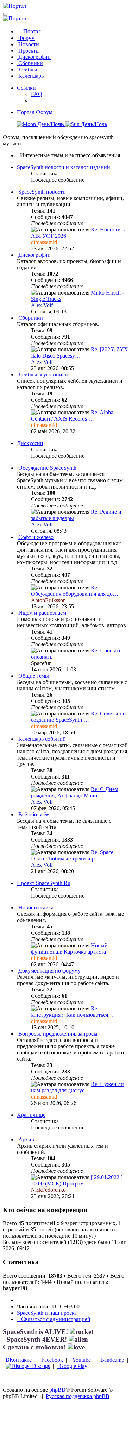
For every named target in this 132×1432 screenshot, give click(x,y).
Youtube (80, 1360)
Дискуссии (30, 443)
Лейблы (27, 69)
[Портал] (14, 6)
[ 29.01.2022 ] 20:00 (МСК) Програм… (76, 1180)
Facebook (50, 1360)
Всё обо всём (34, 814)
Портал (30, 31)
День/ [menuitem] (50, 124)
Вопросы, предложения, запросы (58, 1034)
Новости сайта (36, 908)
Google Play (72, 1366)
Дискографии (34, 57)
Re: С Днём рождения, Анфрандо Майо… (74, 792)
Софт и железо (36, 537)
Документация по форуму (49, 971)
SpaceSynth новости (42, 192)
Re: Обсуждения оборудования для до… (74, 590)
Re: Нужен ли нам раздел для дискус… (77, 1087)
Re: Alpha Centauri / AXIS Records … (72, 415)
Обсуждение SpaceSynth (47, 468)
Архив (26, 1139)
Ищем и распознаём (42, 613)
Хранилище (31, 1115)
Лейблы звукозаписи (43, 375)
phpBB (57, 1390)
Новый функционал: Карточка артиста (69, 948)
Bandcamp (111, 1360)
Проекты (28, 51)
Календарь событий (42, 739)
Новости (28, 44)
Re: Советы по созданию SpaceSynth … (78, 717)
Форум (26, 38)
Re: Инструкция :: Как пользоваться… (72, 1011)
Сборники (30, 63)
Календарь (30, 76)
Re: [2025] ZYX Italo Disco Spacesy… (79, 352)
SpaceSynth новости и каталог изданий (63, 167)
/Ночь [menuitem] (94, 124)
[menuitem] (36, 94)
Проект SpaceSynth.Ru (43, 883)
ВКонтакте (17, 1360)
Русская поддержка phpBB (77, 1396)
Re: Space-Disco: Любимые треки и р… (73, 855)
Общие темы (33, 676)
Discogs (39, 1366)
